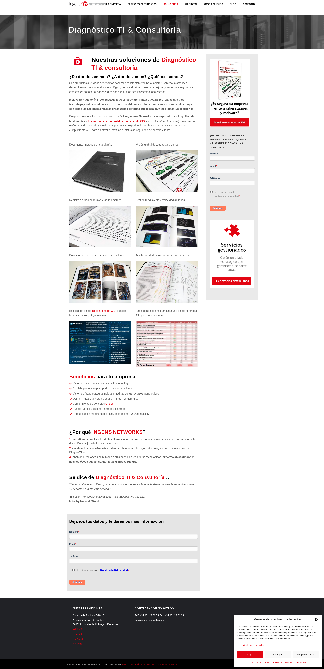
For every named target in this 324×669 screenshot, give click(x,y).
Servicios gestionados (142, 4)
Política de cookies (260, 662)
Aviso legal (301, 662)
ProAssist (78, 639)
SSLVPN (77, 644)
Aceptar (250, 654)
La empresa (113, 4)
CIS (109, 403)
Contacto (249, 4)
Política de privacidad (282, 662)
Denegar (278, 654)
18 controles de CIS (103, 310)
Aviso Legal (127, 664)
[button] (317, 619)
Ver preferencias (306, 654)
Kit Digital (191, 4)
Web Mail (78, 628)
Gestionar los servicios (253, 645)
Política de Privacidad (114, 570)
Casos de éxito (213, 4)
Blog (233, 4)
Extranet (77, 634)
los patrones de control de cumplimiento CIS (116, 121)
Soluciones (170, 4)
